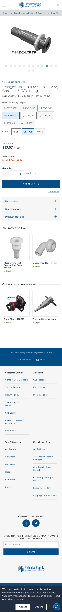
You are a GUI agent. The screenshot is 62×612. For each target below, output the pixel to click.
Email (42, 359)
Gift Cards (10, 412)
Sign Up (31, 551)
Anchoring (10, 449)
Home (6, 13)
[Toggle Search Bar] (10, 5)
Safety (8, 487)
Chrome (28, 131)
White (40, 131)
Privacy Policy (40, 394)
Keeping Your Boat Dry (45, 495)
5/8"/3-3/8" (10, 123)
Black (16, 131)
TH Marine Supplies (13, 82)
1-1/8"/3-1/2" (45, 108)
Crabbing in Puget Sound (42, 468)
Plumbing (10, 479)
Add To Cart (29, 183)
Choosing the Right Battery (43, 479)
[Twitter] (35, 520)
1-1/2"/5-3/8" (28, 108)
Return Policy (53, 191)
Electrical (10, 456)
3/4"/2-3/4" (27, 123)
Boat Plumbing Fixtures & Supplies (29, 13)
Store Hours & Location (12, 403)
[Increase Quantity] (20, 174)
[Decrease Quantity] (5, 174)
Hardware (10, 464)
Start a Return (12, 387)
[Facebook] (26, 520)
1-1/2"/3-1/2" (10, 108)
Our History (39, 379)
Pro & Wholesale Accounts (13, 422)
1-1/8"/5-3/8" (11, 115)
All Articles (39, 449)
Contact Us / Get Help (16, 379)
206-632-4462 (24, 359)
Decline (39, 606)
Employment (39, 387)
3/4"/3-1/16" (28, 115)
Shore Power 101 (41, 488)
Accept (23, 606)
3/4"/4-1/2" (45, 115)
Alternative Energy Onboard (43, 458)
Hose (7, 471)
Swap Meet (11, 430)
